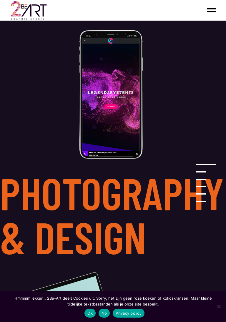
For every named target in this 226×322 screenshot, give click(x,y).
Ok (90, 313)
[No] (219, 306)
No (104, 313)
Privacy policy (129, 313)
